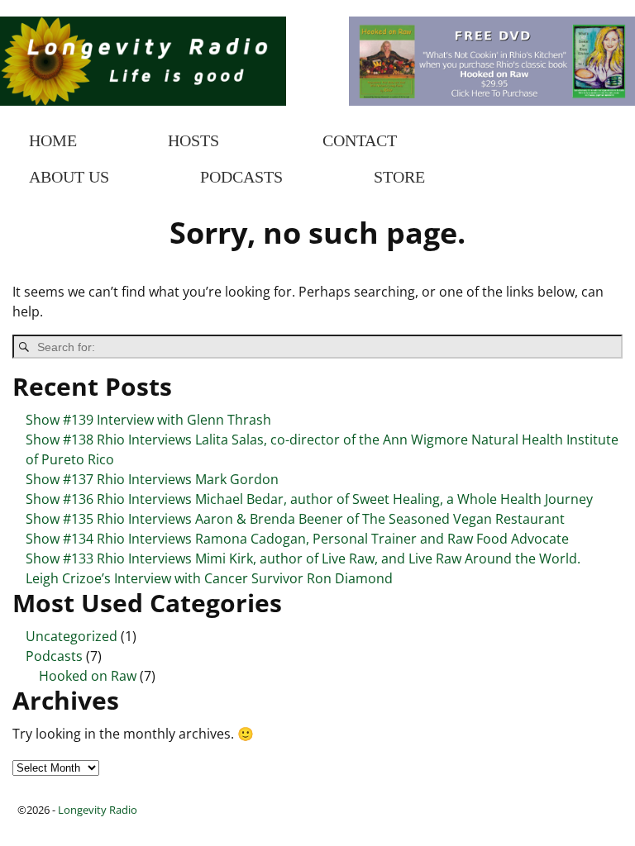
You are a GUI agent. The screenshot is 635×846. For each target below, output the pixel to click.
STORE (399, 177)
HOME (53, 140)
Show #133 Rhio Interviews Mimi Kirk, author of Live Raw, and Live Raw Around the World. (303, 558)
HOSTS (193, 140)
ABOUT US (69, 177)
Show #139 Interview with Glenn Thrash (148, 420)
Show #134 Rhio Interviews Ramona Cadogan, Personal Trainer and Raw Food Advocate (297, 539)
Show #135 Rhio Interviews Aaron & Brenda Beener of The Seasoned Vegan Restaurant (295, 519)
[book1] (492, 101)
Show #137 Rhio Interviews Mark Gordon (152, 479)
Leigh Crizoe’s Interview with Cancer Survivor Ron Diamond (209, 578)
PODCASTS (241, 177)
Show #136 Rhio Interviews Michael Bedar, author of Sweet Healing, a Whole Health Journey (309, 499)
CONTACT (359, 140)
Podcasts (54, 656)
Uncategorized (71, 636)
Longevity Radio (97, 809)
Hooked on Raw (87, 676)
